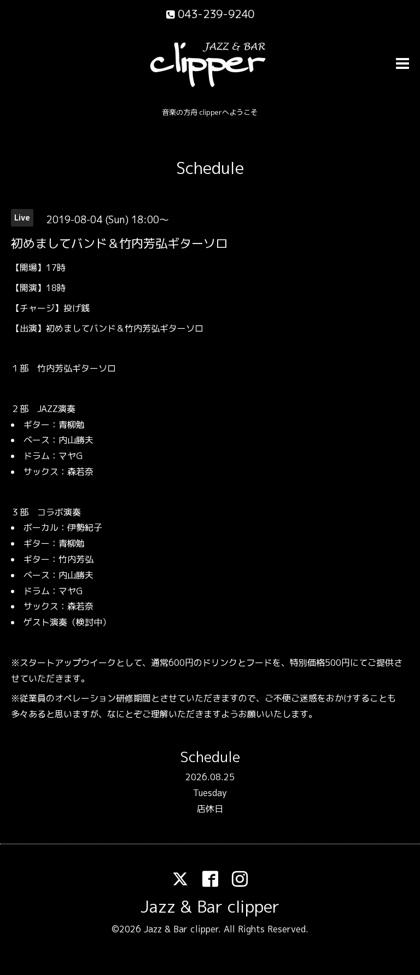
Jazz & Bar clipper (210, 906)
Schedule (210, 167)
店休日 (210, 809)
